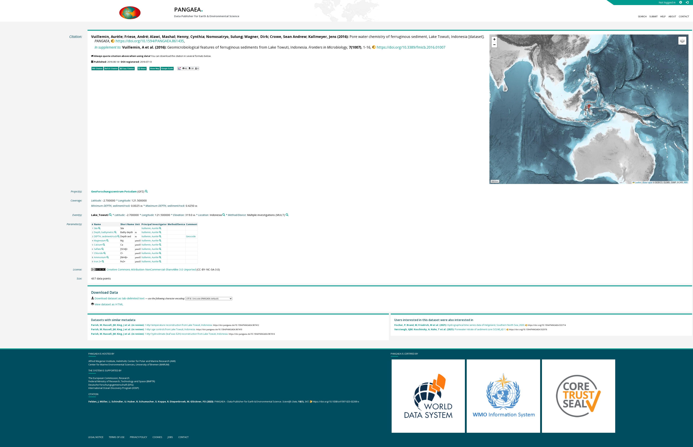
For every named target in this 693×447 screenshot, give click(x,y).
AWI (686, 182)
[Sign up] (680, 2)
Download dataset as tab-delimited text (120, 298)
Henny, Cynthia (190, 36)
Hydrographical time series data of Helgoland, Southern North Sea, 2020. (459, 325)
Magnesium (100, 240)
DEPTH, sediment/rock (105, 236)
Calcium (98, 244)
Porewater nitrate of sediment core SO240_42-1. (450, 329)
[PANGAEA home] (130, 9)
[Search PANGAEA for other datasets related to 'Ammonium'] (107, 257)
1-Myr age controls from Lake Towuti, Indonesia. (143, 329)
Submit (653, 16)
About (672, 16)
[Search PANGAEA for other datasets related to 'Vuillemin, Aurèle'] (160, 228)
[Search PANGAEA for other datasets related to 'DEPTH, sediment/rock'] (118, 236)
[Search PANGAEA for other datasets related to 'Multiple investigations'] (287, 215)
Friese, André (136, 36)
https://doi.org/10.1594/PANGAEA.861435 (150, 40)
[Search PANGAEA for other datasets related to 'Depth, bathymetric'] (115, 232)
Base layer (647, 182)
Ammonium (100, 257)
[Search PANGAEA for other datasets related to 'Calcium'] (104, 245)
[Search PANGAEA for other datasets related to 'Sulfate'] (102, 249)
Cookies (157, 437)
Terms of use (117, 437)
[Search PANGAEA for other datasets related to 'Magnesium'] (107, 240)
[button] (589, 107)
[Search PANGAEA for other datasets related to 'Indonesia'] (223, 215)
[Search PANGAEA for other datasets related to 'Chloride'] (104, 253)
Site (96, 228)
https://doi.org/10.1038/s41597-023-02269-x (336, 401)
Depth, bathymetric (104, 232)
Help (663, 16)
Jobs (170, 437)
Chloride (98, 253)
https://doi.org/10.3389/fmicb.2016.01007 (411, 47)
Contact (684, 16)
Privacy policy (138, 437)
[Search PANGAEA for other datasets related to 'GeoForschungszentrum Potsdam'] (146, 191)
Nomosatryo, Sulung (224, 36)
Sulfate (97, 249)
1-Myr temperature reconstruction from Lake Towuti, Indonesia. (151, 325)
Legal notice (95, 437)
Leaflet (638, 182)
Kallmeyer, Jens (322, 36)
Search (642, 16)
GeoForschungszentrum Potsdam (114, 191)
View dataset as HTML (109, 304)
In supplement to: (108, 47)
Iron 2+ (97, 261)
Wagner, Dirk (256, 36)
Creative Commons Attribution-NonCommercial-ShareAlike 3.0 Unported (151, 269)
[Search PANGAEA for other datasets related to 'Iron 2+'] (103, 261)
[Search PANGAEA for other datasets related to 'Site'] (99, 228)
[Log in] (687, 2)
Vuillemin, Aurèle (107, 36)
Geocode (191, 236)
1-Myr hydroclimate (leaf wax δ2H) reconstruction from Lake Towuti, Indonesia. (159, 333)
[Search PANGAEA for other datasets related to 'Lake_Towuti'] (110, 215)
